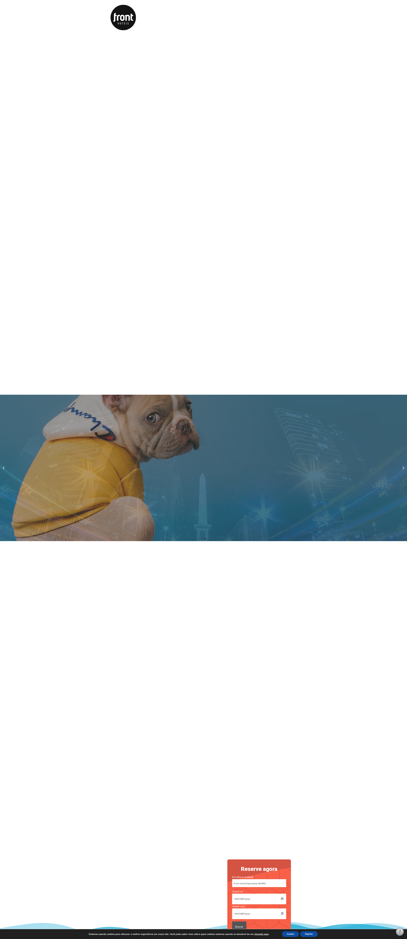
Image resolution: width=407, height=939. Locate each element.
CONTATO (220, 17)
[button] (4, 468)
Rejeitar (309, 933)
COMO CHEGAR (243, 17)
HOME (166, 17)
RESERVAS (200, 17)
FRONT (182, 17)
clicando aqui (261, 934)
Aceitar (290, 933)
